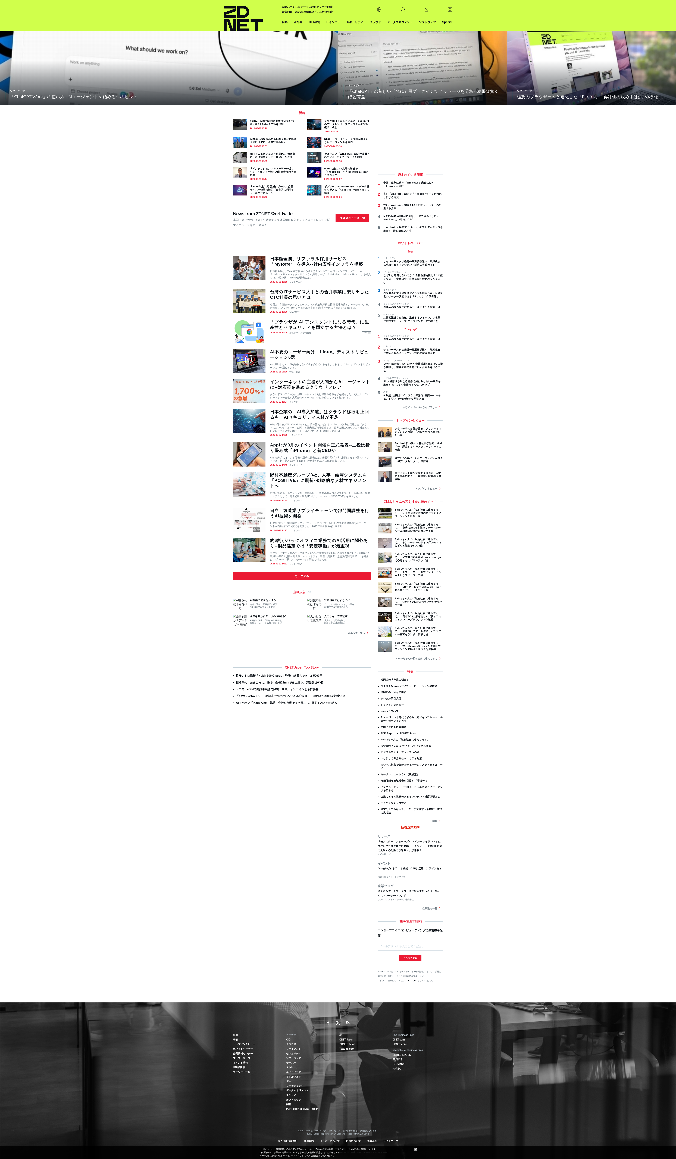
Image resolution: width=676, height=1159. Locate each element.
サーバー (291, 1062)
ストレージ (292, 1067)
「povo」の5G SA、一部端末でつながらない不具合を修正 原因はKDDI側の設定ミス (291, 695)
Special (447, 22)
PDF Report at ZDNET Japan (399, 733)
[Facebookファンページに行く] (328, 1022)
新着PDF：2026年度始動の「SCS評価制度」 (308, 11)
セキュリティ (354, 22)
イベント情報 (240, 1062)
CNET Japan (411, 980)
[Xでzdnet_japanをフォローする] (338, 1022)
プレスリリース (241, 1058)
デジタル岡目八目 (391, 698)
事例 (235, 1039)
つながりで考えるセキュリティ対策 (401, 758)
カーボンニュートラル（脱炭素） (400, 774)
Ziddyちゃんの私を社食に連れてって (416, 658)
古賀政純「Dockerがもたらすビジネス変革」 (407, 745)
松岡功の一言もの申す (393, 692)
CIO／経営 (294, 312)
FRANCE (397, 1059)
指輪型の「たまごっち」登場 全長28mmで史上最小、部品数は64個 (279, 682)
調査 (288, 1104)
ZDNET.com (399, 1044)
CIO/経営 (314, 22)
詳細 (316, 1155)
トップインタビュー (426, 488)
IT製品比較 (239, 1067)
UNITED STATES (402, 1055)
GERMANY (399, 1064)
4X (340, 1035)
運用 (288, 1081)
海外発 (298, 22)
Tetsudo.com (346, 1048)
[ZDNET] (251, 15)
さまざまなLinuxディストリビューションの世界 (409, 686)
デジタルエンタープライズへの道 (400, 752)
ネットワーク (293, 1071)
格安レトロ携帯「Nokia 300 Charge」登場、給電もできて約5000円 (279, 675)
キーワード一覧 (241, 1071)
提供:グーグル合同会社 (300, 332)
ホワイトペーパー (243, 1048)
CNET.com (399, 1039)
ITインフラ (333, 22)
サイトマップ (390, 1141)
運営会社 (372, 1141)
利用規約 (309, 1141)
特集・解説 (294, 372)
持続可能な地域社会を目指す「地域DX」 (404, 780)
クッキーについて (330, 1141)
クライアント (293, 1048)
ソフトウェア (427, 22)
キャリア (291, 1094)
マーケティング (294, 1085)
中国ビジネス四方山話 (393, 727)
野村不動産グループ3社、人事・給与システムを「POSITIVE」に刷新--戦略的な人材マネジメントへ (318, 480)
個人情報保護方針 (288, 1141)
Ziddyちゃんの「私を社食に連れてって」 (405, 739)
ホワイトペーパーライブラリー (420, 407)
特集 (285, 22)
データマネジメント (400, 22)
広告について (353, 1141)
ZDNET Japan (347, 1044)
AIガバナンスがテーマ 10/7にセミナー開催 (307, 6)
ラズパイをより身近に (393, 802)
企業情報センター (243, 1053)
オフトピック (295, 465)
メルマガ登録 (410, 957)
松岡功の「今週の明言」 (395, 679)
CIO (288, 1039)
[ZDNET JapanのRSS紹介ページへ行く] (347, 1022)
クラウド (375, 22)
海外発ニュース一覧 (352, 218)
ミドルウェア (293, 1076)
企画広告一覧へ (356, 633)
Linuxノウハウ (389, 711)
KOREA (396, 1068)
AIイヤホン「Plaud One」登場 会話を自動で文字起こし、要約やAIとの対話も (286, 702)
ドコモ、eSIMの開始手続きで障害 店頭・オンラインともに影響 (277, 689)
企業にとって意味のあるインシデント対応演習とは (410, 796)
